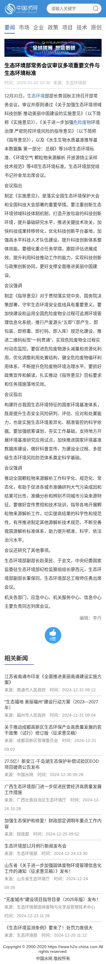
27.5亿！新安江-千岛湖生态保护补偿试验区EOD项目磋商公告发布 (51, 764)
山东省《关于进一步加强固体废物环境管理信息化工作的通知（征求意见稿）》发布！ (53, 868)
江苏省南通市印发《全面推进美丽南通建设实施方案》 (53, 679)
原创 (96, 28)
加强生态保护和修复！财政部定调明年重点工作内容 (53, 823)
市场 (24, 28)
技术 (82, 28)
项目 (67, 28)
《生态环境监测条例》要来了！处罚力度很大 (49, 927)
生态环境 (36, 95)
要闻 (9, 28)
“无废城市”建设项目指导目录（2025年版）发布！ (52, 899)
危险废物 (82, 122)
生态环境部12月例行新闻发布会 (35, 845)
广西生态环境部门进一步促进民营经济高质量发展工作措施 (53, 789)
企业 (38, 28)
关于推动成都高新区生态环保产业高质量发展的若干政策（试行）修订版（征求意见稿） (53, 730)
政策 (53, 28)
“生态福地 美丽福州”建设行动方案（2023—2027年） (51, 704)
